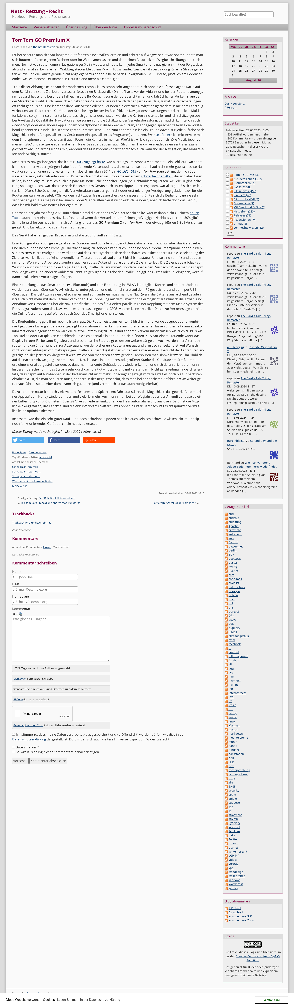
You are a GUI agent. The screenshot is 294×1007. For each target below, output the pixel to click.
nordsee (234, 750)
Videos (233, 860)
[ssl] (226, 811)
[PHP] (226, 762)
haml (232, 676)
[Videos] (226, 860)
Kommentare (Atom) (242, 920)
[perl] (226, 758)
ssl (230, 811)
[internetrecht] (226, 693)
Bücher (233, 571)
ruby (232, 778)
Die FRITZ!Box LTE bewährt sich (56, 498)
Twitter (233, 839)
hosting (234, 685)
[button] (28, 440)
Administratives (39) (247, 175)
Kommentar (21, 609)
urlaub (233, 843)
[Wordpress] (226, 884)
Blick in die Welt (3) (246, 199)
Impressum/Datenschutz (143, 27)
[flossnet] (226, 652)
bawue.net (236, 546)
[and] (226, 514)
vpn (231, 868)
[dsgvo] (226, 620)
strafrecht (235, 815)
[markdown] (226, 733)
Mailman (234, 725)
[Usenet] (226, 847)
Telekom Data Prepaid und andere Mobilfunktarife (50, 503)
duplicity (234, 628)
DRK (231, 615)
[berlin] (226, 550)
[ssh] (226, 807)
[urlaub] (226, 843)
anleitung (235, 522)
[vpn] (226, 868)
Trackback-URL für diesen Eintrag (31, 522)
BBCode (18, 699)
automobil (45, 457)
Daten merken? (27, 747)
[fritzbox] (226, 660)
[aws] (226, 538)
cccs (231, 575)
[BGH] (226, 554)
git (230, 664)
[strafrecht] (226, 815)
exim (232, 640)
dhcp (232, 599)
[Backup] (226, 542)
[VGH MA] (226, 855)
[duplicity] (226, 628)
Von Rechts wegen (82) (249, 227)
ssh (231, 807)
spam (232, 795)
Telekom (234, 831)
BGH (231, 554)
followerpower (238, 656)
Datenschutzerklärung (29, 739)
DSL (231, 624)
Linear (47, 547)
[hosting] (226, 685)
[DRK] (226, 615)
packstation (236, 754)
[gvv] (226, 672)
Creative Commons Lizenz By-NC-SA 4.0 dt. (258, 958)
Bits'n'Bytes (19, 452)
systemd (234, 827)
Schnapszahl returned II (26, 471)
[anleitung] (226, 522)
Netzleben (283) (244, 211)
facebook (235, 644)
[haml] (226, 676)
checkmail (235, 579)
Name (16, 571)
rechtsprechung (239, 770)
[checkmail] (226, 579)
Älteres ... (231, 107)
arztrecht (235, 530)
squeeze (234, 802)
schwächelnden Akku (156, 176)
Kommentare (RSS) (241, 916)
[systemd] (226, 827)
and (231, 514)
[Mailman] (226, 725)
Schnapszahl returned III (26, 466)
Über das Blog (76, 27)
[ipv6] (226, 697)
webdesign (236, 872)
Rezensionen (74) (245, 219)
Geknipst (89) (243, 187)
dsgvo (232, 620)
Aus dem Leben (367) (248, 179)
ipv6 (231, 697)
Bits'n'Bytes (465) (245, 191)
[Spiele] (226, 798)
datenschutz (237, 587)
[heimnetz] (226, 681)
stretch (233, 819)
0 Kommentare (37, 452)
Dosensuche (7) (244, 203)
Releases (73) (242, 215)
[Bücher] (226, 571)
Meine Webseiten (46, 27)
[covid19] (226, 583)
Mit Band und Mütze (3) (249, 207)
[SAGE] (226, 786)
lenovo (233, 717)
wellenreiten (237, 876)
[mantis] (226, 729)
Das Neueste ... (235, 103)
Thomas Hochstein (44, 47)
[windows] (226, 880)
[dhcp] (226, 599)
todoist (233, 835)
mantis (233, 729)
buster (233, 562)
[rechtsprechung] (226, 770)
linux (232, 721)
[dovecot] (226, 611)
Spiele (233, 798)
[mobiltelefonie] (226, 737)
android (234, 518)
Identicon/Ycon (34, 725)
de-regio (234, 591)
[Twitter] (226, 839)
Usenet (233, 847)
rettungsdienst (238, 774)
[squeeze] (226, 802)
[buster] (226, 562)
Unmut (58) (241, 223)
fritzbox (234, 660)
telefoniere (164, 134)
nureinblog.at (236, 441)
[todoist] (226, 835)
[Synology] (226, 823)
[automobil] (226, 534)
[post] (226, 766)
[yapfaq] (226, 888)
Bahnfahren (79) (245, 183)
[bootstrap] (226, 558)
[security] (226, 790)
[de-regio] (226, 591)
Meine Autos (19, 486)
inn (231, 689)
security (234, 790)
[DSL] (226, 624)
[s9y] (226, 782)
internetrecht (237, 693)
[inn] (226, 689)
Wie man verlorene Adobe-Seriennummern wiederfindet (252, 464)
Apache (234, 526)
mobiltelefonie (238, 737)
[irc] (226, 701)
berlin (233, 550)
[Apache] (226, 526)
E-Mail (16, 584)
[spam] (226, 795)
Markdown (19, 678)
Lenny (233, 713)
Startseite (19, 27)
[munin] (226, 742)
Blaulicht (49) (242, 195)
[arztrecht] (226, 530)
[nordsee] (226, 750)
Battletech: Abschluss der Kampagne (174, 503)
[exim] (226, 640)
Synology (234, 823)
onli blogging (236, 347)
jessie (232, 705)
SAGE (232, 786)
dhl (231, 603)
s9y (231, 782)
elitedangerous (239, 636)
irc (230, 701)
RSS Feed (235, 908)
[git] (226, 664)
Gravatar (18, 725)
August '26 (253, 80)
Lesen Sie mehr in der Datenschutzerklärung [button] (88, 999)
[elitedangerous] (226, 636)
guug (232, 668)
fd (230, 648)
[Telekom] (226, 831)
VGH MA (234, 855)
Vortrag (233, 864)
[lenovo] (226, 717)
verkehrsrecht (238, 851)
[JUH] (226, 709)
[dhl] (226, 603)
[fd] (226, 648)
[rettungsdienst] (226, 774)
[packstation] (226, 754)
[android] (226, 518)
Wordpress (236, 884)
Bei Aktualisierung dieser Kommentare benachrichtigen (57, 752)
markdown (236, 733)
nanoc (233, 746)
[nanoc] (226, 746)
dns (231, 607)
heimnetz (235, 681)
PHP (231, 762)
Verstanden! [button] (271, 999)
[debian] (226, 595)
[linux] (226, 721)
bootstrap (235, 558)
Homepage (20, 596)
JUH (231, 709)
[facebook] (226, 644)
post (231, 766)
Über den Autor (105, 27)
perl (231, 758)
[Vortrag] (226, 864)
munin (233, 742)
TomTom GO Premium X (41, 40)
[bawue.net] (226, 546)
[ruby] (226, 778)
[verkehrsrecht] (226, 851)
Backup (233, 542)
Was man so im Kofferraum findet (32, 481)
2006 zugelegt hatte (90, 162)
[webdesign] (226, 872)
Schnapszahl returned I (26, 476)
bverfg (233, 567)
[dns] (226, 607)
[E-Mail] (226, 632)
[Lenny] (226, 713)
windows (234, 880)
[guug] (226, 668)
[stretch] (226, 819)
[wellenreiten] (226, 876)
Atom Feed (236, 912)
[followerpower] (226, 656)
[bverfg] (226, 567)
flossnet (234, 652)
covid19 (234, 583)
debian (233, 595)
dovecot (234, 611)
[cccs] (226, 575)
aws (231, 538)
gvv (231, 672)
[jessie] (226, 705)
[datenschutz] (226, 587)
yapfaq (233, 888)
